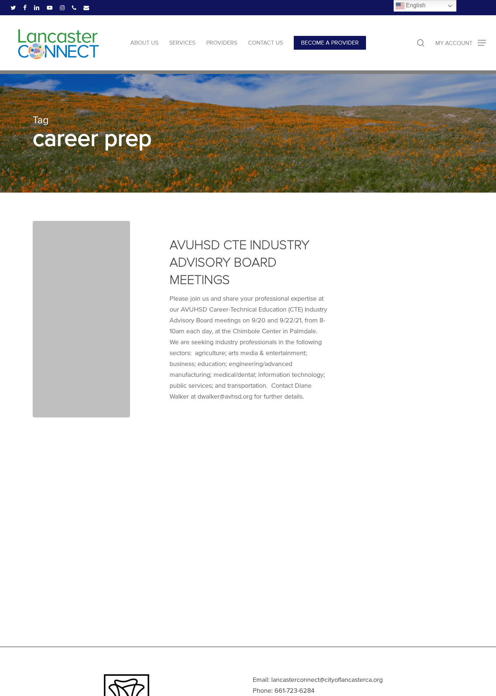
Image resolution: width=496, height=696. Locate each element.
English (415, 5)
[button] (460, 43)
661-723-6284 (294, 691)
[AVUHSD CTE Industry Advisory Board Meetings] (81, 319)
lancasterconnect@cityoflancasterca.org (327, 680)
